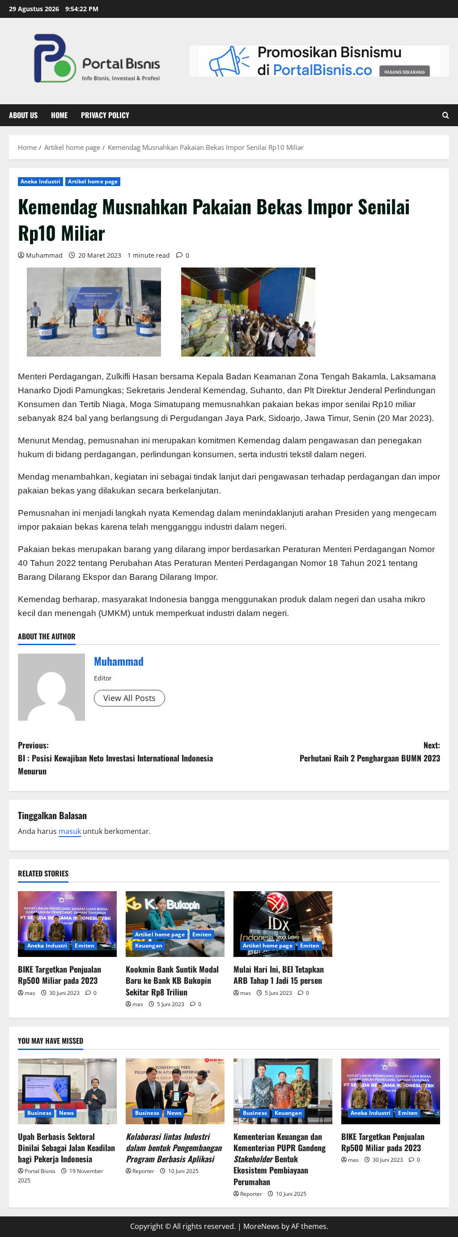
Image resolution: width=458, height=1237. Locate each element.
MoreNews (261, 1226)
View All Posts (129, 698)
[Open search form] (445, 115)
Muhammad (44, 255)
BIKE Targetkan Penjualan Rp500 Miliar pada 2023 (59, 974)
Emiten (84, 945)
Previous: (115, 758)
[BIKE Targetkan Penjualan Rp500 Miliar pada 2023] (67, 924)
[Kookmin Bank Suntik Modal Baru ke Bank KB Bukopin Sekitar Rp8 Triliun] (175, 924)
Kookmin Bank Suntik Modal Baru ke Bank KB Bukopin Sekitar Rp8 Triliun (172, 980)
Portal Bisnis (40, 1171)
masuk (70, 831)
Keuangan (148, 945)
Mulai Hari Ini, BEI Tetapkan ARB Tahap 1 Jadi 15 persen (278, 974)
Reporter (143, 1171)
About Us (23, 115)
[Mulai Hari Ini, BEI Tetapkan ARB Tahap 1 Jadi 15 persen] (282, 924)
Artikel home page (93, 181)
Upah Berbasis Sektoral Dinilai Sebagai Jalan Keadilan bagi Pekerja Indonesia (66, 1148)
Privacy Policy (105, 115)
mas (30, 993)
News (66, 1113)
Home (59, 115)
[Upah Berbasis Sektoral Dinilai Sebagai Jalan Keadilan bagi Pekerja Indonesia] (67, 1091)
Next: (370, 751)
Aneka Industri (40, 181)
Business (39, 1113)
